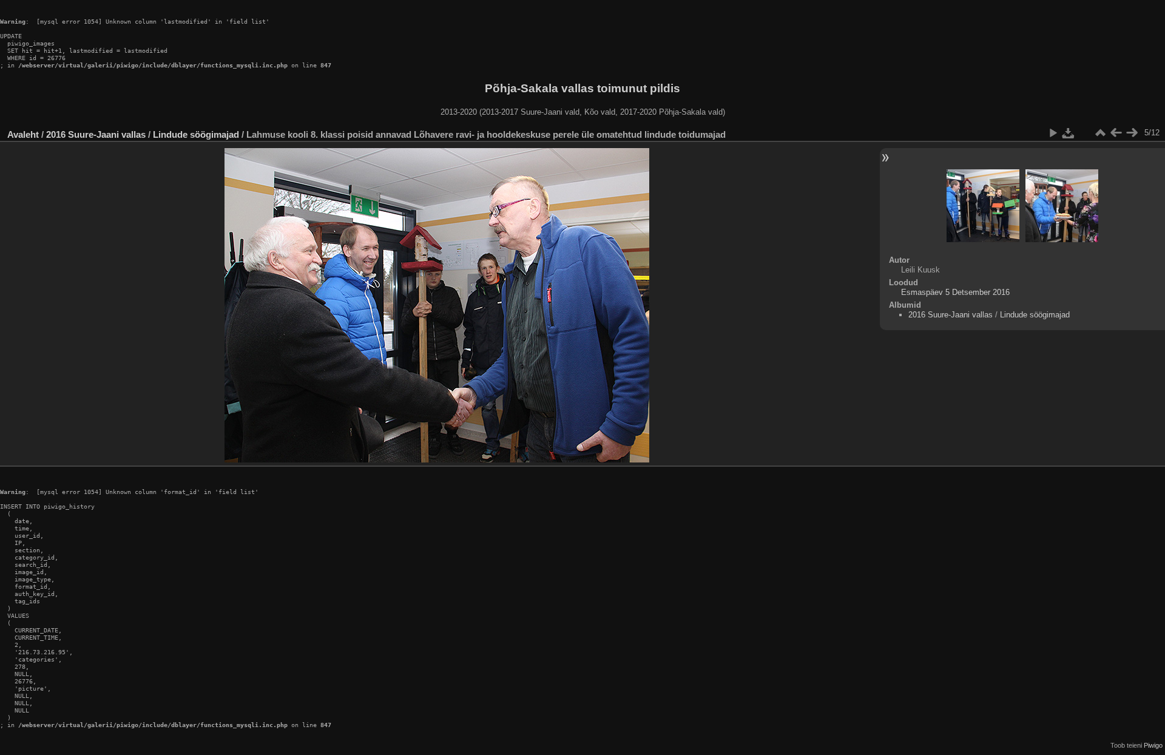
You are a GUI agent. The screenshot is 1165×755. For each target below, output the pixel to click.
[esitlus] (1053, 133)
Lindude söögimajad (196, 134)
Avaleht (23, 134)
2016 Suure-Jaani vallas (96, 134)
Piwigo (1153, 745)
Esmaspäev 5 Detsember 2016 (955, 292)
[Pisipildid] (1100, 133)
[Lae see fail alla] (1068, 133)
